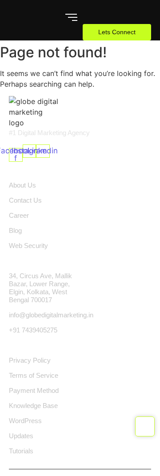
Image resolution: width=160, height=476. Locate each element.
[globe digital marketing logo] (34, 112)
